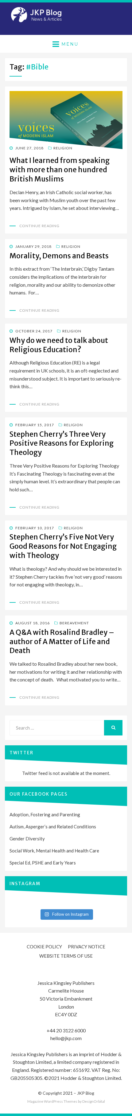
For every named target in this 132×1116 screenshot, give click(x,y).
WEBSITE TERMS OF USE (66, 956)
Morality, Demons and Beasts (59, 255)
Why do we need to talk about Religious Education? (59, 345)
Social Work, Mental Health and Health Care (54, 850)
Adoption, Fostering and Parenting (45, 814)
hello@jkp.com (66, 1038)
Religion (62, 148)
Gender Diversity (27, 838)
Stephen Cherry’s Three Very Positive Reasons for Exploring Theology (62, 443)
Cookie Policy (44, 946)
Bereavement (74, 623)
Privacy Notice (86, 946)
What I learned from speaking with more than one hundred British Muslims (60, 169)
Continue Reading (39, 225)
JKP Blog (85, 1093)
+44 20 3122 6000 (66, 1030)
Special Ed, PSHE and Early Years (43, 862)
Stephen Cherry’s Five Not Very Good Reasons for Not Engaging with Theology (63, 546)
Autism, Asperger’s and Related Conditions (53, 826)
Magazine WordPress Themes (52, 1101)
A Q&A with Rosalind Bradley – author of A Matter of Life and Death (62, 641)
